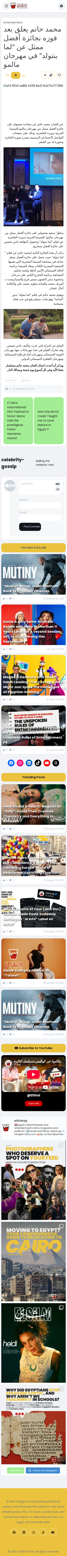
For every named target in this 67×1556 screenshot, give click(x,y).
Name (24, 500)
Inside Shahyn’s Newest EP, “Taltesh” (26, 973)
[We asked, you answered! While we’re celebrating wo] (33, 1180)
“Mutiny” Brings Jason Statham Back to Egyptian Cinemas (31, 588)
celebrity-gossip (12, 463)
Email (23, 512)
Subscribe (33, 1103)
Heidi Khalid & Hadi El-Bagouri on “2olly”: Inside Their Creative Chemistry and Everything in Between (32, 813)
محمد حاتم (11, 380)
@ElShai (33, 1095)
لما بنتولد (25, 380)
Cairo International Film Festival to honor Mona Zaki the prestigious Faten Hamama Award (18, 420)
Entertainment (13, 22)
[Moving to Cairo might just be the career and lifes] (33, 1261)
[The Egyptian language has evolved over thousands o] (33, 1424)
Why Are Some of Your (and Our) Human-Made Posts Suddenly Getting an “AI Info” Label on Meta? (32, 916)
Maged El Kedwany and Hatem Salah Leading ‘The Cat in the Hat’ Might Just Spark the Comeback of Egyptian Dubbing (33, 684)
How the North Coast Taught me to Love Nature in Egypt (48, 420)
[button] (6, 6)
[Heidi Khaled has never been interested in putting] (33, 1343)
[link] (59, 75)
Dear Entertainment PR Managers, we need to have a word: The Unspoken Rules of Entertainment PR (33, 735)
